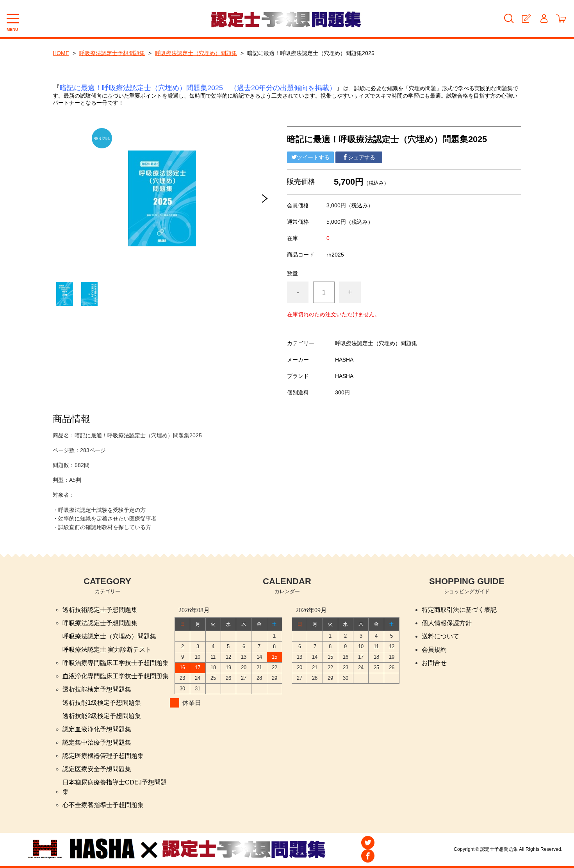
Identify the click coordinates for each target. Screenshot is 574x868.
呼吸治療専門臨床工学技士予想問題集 (115, 662)
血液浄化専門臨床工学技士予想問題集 (115, 676)
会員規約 (434, 649)
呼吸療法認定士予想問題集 (112, 53)
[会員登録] (526, 18)
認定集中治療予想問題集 (96, 742)
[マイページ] (544, 18)
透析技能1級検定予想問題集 (101, 702)
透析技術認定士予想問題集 (99, 609)
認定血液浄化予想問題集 (96, 729)
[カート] (561, 18)
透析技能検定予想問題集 (96, 689)
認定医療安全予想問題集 (96, 769)
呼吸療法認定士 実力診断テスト (107, 649)
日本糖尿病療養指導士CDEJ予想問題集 (114, 787)
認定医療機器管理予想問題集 (103, 755)
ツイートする (313, 157)
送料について (440, 636)
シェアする (361, 157)
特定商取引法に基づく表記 (459, 609)
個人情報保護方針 (447, 623)
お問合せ (434, 662)
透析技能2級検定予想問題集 (101, 716)
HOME (61, 53)
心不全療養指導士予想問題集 (103, 805)
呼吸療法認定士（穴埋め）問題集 (196, 53)
